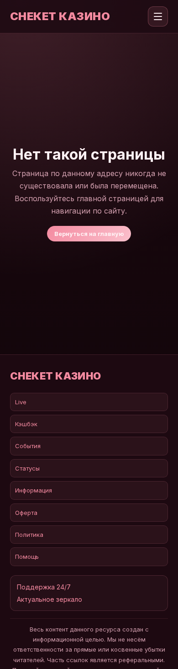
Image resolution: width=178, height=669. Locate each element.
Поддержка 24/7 (44, 587)
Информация (33, 490)
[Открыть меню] (158, 16)
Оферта (26, 512)
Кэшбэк (26, 424)
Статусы (27, 468)
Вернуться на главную (89, 233)
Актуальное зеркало (49, 599)
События (28, 446)
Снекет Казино (60, 16)
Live (20, 402)
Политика (29, 534)
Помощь (27, 556)
